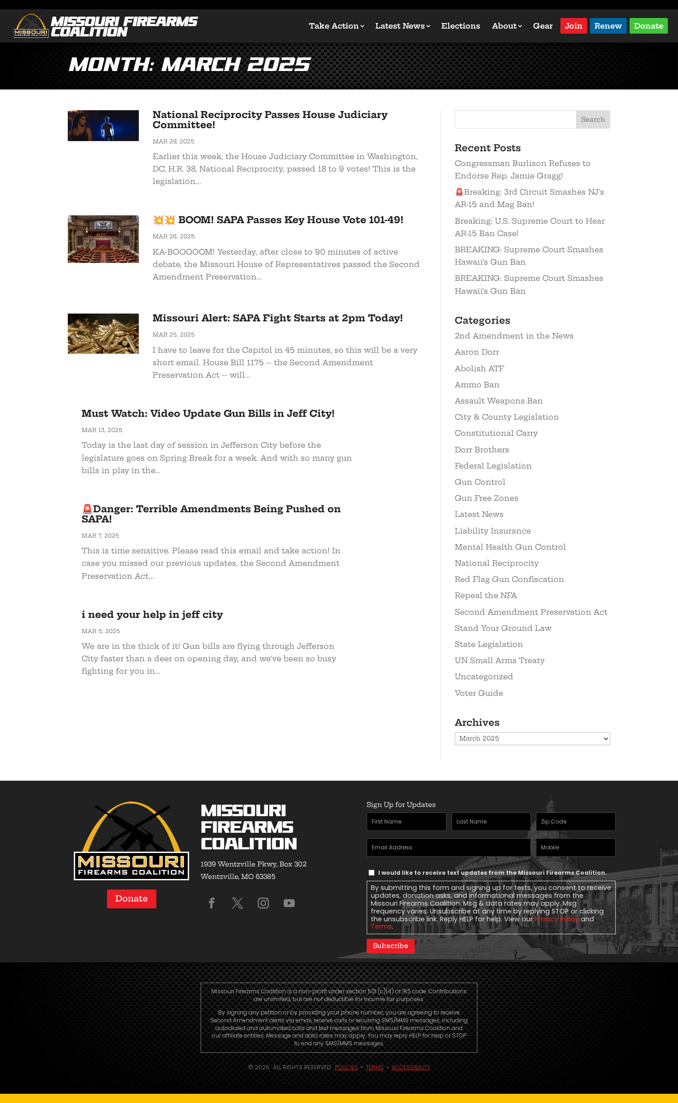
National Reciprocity (497, 563)
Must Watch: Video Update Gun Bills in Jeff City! (208, 413)
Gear (543, 25)
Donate (648, 25)
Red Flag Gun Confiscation (509, 579)
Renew (608, 25)
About (504, 25)
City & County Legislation (507, 416)
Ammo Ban (477, 384)
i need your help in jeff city (152, 614)
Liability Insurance (493, 530)
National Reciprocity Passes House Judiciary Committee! (270, 119)
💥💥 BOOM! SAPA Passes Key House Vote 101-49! (278, 219)
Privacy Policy (557, 919)
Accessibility (411, 1067)
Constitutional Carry (496, 433)
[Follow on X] (237, 903)
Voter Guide (479, 693)
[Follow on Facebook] (212, 903)
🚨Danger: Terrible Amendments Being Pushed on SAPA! (211, 514)
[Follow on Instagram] (263, 903)
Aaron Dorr (477, 351)
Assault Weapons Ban (499, 400)
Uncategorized (484, 676)
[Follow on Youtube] (289, 903)
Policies (346, 1067)
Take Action (334, 25)
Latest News (400, 25)
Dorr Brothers (482, 449)
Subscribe (390, 946)
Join (574, 25)
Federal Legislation (493, 465)
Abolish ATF (479, 368)
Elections (460, 25)
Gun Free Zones (486, 498)
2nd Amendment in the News (514, 335)
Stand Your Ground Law (503, 628)
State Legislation (489, 644)
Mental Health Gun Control (510, 547)
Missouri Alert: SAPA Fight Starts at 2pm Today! (278, 318)
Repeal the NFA (486, 595)
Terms (381, 926)
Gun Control (480, 481)
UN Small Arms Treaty (500, 660)
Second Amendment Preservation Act (531, 612)
